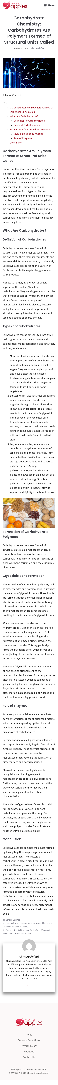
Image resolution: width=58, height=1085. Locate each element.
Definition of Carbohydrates (29, 120)
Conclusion (16, 142)
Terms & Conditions (29, 1040)
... (29, 984)
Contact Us (29, 1057)
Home (29, 1034)
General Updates (13, 920)
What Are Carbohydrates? (24, 116)
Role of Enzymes (23, 138)
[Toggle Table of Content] (5, 103)
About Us (29, 1051)
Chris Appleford (37, 48)
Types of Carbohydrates (27, 125)
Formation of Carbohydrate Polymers (30, 129)
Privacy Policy (29, 1045)
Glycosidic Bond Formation (29, 133)
